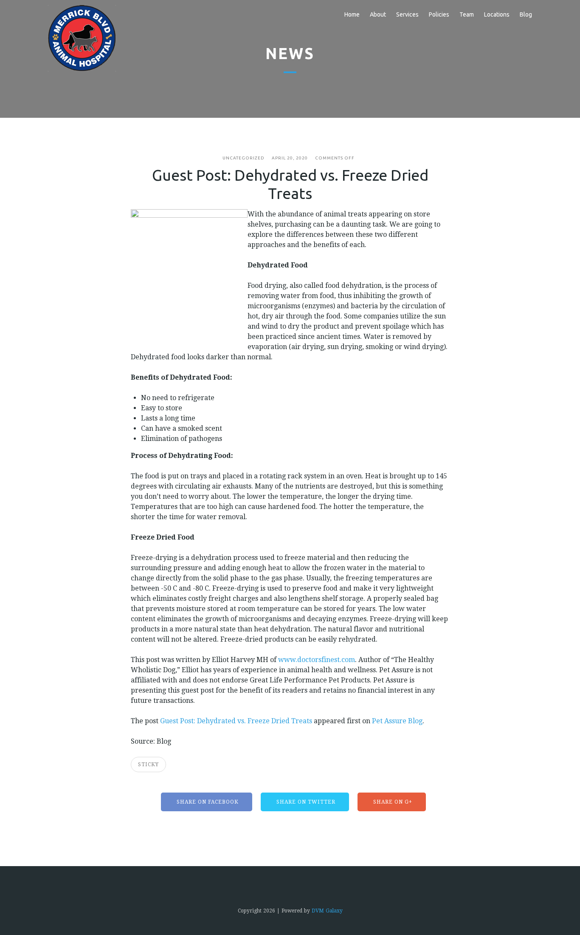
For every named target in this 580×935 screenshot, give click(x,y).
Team (466, 14)
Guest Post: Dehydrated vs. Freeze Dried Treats (236, 721)
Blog (526, 14)
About (378, 14)
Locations (497, 14)
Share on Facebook (207, 802)
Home (352, 14)
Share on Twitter (305, 802)
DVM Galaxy (327, 911)
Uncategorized (243, 158)
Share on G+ (392, 802)
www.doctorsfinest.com (316, 660)
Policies (439, 14)
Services (407, 14)
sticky (148, 764)
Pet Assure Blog (397, 721)
